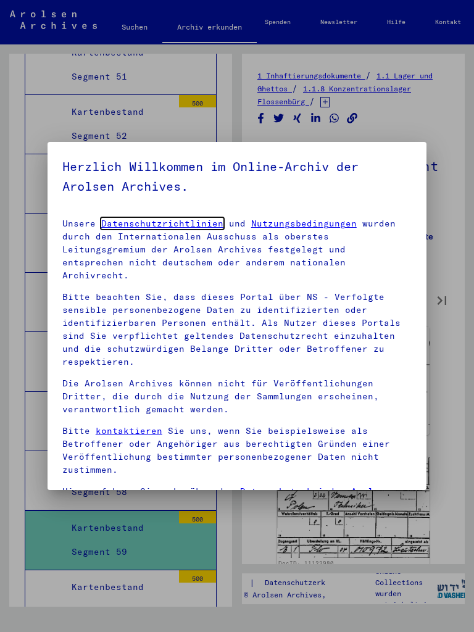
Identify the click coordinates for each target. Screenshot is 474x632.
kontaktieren (129, 430)
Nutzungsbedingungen (304, 223)
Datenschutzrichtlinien (162, 223)
